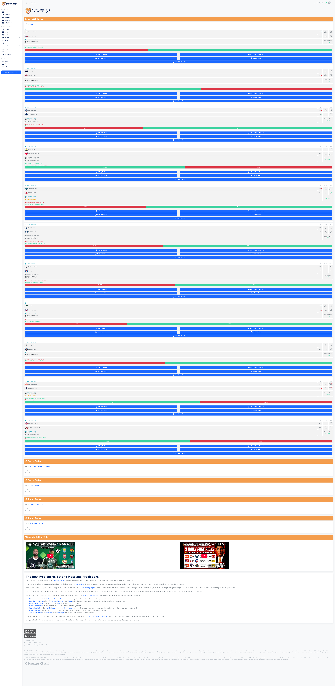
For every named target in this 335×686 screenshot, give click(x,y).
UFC (56, 610)
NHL (57, 606)
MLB (31, 24)
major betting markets (90, 595)
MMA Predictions (35, 610)
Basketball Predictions (36, 601)
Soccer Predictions (35, 608)
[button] (329, 3)
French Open (60, 613)
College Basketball (58, 601)
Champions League (66, 608)
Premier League (51, 608)
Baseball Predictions (36, 604)
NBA (49, 601)
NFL (47, 599)
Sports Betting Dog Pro (88, 588)
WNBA (69, 601)
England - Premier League (40, 467)
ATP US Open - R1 (36, 505)
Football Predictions (36, 599)
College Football (57, 599)
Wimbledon (49, 613)
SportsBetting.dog (59, 581)
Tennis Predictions (35, 613)
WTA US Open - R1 (37, 524)
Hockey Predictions (35, 606)
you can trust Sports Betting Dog (96, 616)
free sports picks (78, 584)
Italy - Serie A (35, 486)
